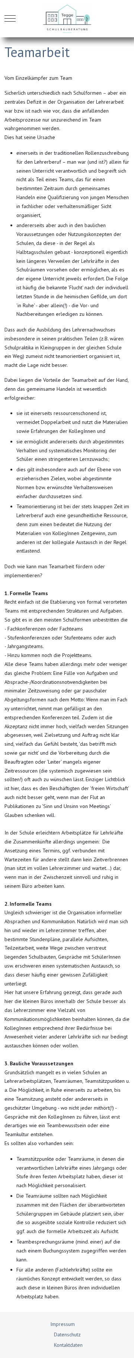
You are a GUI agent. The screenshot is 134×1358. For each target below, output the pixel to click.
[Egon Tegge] (66, 19)
